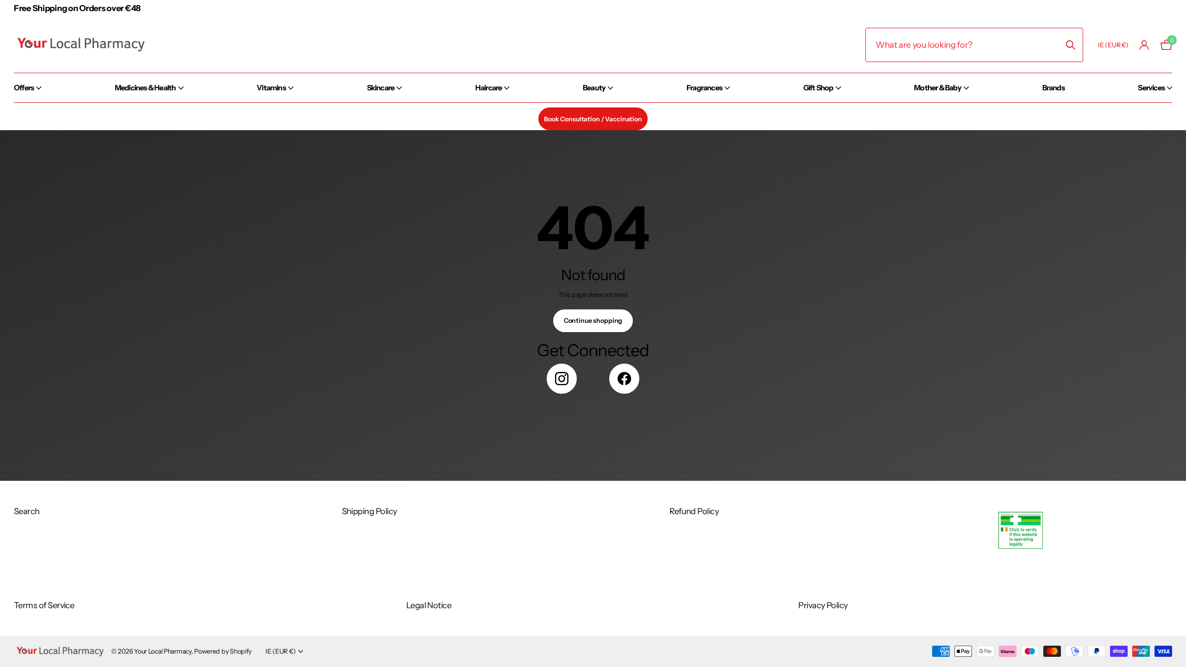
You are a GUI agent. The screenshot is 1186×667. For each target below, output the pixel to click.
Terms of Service (44, 605)
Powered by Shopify (223, 651)
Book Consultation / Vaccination (593, 119)
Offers (24, 87)
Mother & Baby (937, 87)
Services (1151, 87)
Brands (1053, 87)
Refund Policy (694, 511)
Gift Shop (818, 87)
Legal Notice (429, 605)
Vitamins (271, 87)
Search (27, 511)
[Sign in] (1144, 45)
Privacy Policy (822, 605)
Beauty (594, 87)
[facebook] (624, 379)
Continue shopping (593, 320)
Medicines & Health (145, 87)
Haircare (488, 87)
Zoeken (1070, 45)
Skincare (381, 87)
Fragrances (704, 87)
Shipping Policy (369, 511)
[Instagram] (562, 379)
